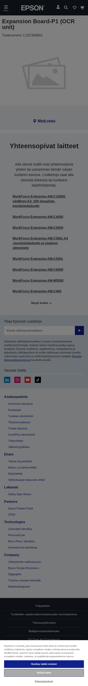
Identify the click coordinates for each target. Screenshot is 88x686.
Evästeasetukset (44, 681)
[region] (44, 663)
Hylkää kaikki (44, 672)
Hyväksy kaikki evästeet (44, 664)
